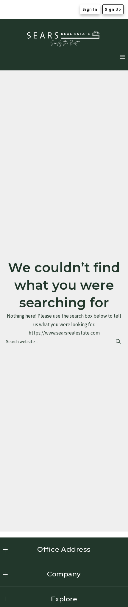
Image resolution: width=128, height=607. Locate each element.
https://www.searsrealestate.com (64, 332)
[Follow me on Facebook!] (9, 9)
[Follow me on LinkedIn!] (32, 9)
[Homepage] (64, 38)
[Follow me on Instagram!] (20, 9)
